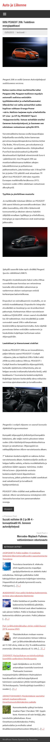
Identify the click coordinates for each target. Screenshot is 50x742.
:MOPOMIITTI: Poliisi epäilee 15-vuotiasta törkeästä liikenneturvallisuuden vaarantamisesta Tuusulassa (25, 555)
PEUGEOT (8, 509)
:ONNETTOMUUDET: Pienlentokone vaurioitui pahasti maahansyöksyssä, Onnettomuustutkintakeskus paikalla (23, 698)
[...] (19, 585)
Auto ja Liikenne (14, 5)
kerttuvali (21, 32)
